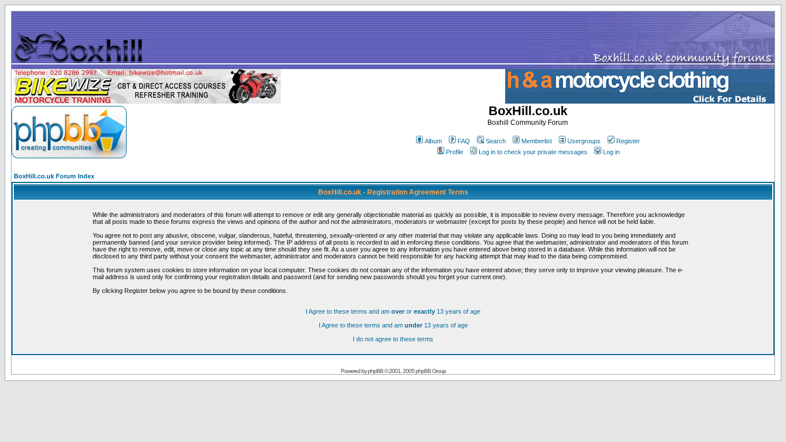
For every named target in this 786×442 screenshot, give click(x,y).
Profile (454, 151)
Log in (611, 151)
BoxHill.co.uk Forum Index (54, 176)
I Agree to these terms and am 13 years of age (393, 325)
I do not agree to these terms (393, 339)
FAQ (463, 141)
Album (433, 141)
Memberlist (536, 141)
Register (628, 141)
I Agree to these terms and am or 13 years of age (393, 311)
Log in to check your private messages (533, 151)
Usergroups (584, 141)
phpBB (375, 371)
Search (496, 141)
